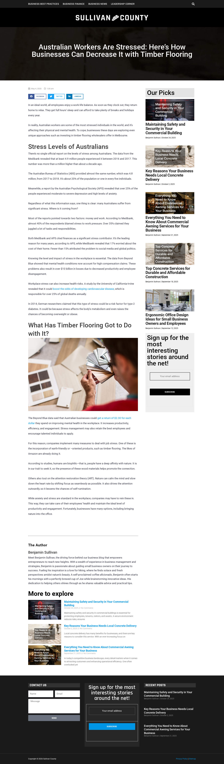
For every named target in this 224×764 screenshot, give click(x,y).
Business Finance (74, 3)
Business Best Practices (43, 3)
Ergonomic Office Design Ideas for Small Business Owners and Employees (167, 319)
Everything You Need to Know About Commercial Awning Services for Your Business (167, 223)
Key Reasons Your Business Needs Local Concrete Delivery (100, 625)
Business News (97, 3)
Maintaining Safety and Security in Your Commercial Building (165, 128)
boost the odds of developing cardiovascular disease (83, 288)
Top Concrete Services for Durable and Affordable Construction (168, 272)
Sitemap (192, 759)
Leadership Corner (123, 3)
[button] (193, 3)
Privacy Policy (182, 759)
